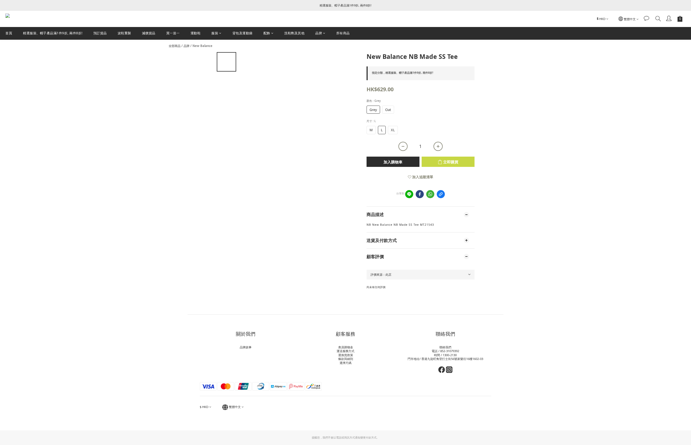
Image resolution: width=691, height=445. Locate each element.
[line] (409, 194)
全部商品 (175, 46)
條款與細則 (345, 359)
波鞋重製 (124, 33)
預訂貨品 (100, 33)
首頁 (8, 33)
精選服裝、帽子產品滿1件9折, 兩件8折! (53, 33)
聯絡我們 (445, 347)
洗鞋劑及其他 (294, 33)
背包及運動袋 (242, 33)
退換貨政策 (345, 355)
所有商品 (343, 33)
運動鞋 (196, 33)
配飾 (266, 33)
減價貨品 (148, 33)
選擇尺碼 (345, 363)
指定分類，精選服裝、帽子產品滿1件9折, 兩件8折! (402, 73)
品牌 (318, 33)
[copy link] (441, 194)
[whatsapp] (430, 194)
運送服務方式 (345, 351)
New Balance (202, 46)
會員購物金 (345, 347)
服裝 (214, 33)
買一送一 (173, 33)
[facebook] (420, 194)
